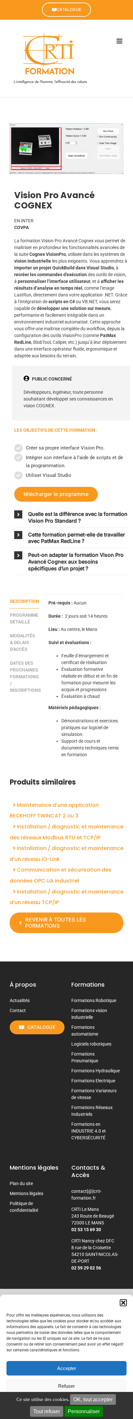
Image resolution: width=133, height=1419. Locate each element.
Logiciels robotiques (91, 1044)
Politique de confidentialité (24, 1207)
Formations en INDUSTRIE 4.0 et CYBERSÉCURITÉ (88, 1131)
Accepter (66, 1368)
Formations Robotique (93, 1000)
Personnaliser (84, 1411)
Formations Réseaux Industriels (92, 1111)
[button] (123, 1302)
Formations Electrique (93, 1080)
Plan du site (21, 1183)
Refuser (66, 1386)
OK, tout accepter (93, 1399)
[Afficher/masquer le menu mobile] (120, 41)
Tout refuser (46, 1411)
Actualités (20, 1000)
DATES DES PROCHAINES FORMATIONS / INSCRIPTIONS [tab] (24, 677)
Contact (18, 1010)
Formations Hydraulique (95, 1070)
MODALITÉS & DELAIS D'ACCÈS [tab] (22, 642)
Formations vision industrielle (89, 1014)
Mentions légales (26, 1193)
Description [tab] (24, 601)
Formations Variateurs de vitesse (94, 1094)
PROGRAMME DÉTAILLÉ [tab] (24, 618)
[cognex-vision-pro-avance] (66, 148)
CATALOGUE (68, 9)
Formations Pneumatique (84, 1057)
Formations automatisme (84, 1031)
